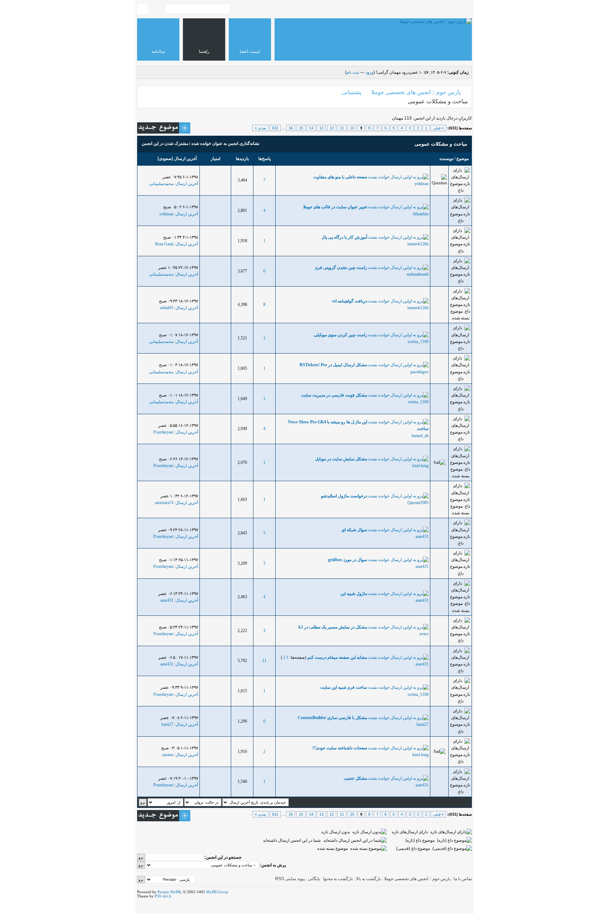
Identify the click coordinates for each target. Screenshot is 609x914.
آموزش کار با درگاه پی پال (344, 237)
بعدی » (260, 128)
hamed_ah (420, 435)
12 (332, 128)
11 (342, 128)
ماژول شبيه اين (353, 593)
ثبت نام (352, 72)
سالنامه (158, 51)
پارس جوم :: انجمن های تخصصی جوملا (416, 92)
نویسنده (446, 158)
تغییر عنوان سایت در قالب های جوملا (335, 206)
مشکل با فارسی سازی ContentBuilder (332, 717)
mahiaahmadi (418, 274)
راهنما (204, 51)
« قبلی (438, 128)
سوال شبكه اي (354, 529)
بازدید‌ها (242, 158)
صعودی (165, 158)
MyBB (175, 892)
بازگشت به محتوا (337, 878)
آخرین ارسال (185, 158)
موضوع (462, 158)
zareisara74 (164, 502)
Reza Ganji (164, 243)
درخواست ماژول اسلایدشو (344, 495)
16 (291, 128)
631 (275, 128)
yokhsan (421, 183)
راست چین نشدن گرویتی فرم (341, 267)
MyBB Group (217, 892)
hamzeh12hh (418, 243)
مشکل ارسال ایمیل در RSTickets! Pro (333, 364)
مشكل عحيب (355, 778)
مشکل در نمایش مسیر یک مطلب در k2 (333, 627)
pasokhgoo (419, 371)
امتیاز (215, 158)
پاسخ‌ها (264, 158)
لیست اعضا (250, 51)
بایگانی (314, 878)
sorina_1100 (418, 341)
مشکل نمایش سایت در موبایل (341, 458)
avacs (424, 633)
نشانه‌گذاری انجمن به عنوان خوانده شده (225, 143)
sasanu (167, 754)
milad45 (166, 307)
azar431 (422, 536)
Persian (163, 892)
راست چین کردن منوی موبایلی (340, 334)
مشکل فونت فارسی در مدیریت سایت (334, 395)
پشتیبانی (351, 92)
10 (352, 128)
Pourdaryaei (163, 432)
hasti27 (423, 724)
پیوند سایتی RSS (290, 878)
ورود (369, 72)
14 (311, 128)
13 (321, 128)
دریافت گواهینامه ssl (349, 301)
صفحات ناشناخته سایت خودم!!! (339, 748)
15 (301, 128)
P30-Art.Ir (163, 896)
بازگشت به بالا (368, 878)
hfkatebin (421, 213)
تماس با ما (463, 878)
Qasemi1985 (418, 502)
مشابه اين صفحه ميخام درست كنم (337, 657)
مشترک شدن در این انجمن (165, 143)
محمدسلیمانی (161, 183)
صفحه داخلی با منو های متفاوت (340, 176)
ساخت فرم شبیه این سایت (343, 687)
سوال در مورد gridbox (347, 559)
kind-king (420, 465)
